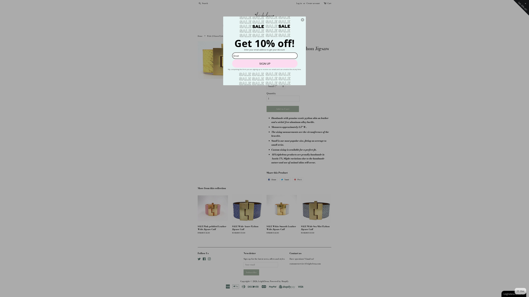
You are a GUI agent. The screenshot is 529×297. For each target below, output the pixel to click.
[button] (302, 19)
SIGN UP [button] (264, 63)
